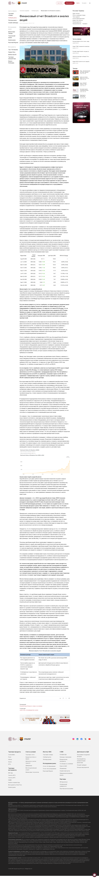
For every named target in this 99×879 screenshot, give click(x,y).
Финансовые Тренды (11, 32)
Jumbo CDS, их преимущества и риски (29, 710)
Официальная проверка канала (66, 774)
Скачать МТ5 (11, 777)
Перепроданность (77, 22)
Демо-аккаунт (76, 13)
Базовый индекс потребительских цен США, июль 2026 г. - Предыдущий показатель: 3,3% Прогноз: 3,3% (84, 90)
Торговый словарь (11, 14)
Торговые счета (30, 754)
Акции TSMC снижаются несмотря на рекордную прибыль (81, 46)
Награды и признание (65, 757)
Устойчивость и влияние (66, 763)
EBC (12, 868)
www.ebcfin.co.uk (12, 811)
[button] (94, 875)
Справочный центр (65, 771)
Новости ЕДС (63, 766)
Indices (10, 759)
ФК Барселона (63, 782)
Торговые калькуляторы (12, 57)
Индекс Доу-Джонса (78, 20)
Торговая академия (24, 10)
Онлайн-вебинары (13, 22)
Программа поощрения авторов (83, 755)
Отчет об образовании (49, 766)
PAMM (9, 780)
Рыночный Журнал (13, 42)
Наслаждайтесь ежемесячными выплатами (81, 760)
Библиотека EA (12, 54)
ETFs (9, 764)
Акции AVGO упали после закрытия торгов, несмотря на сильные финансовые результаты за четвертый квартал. (81, 61)
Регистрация (69, 3)
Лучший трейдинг (82, 765)
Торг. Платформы (13, 49)
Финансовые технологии (32, 772)
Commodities (11, 754)
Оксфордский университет (63, 785)
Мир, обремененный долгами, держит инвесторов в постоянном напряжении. (85, 71)
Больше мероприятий (83, 767)
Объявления (63, 768)
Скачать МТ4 (11, 775)
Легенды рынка (12, 20)
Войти (78, 3)
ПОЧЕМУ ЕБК (63, 754)
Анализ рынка (12, 40)
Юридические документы (63, 760)
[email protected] (74, 833)
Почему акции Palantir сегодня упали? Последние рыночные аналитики (81, 51)
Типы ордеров (76, 16)
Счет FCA (59, 3)
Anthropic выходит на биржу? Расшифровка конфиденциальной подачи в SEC (81, 56)
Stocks (10, 761)
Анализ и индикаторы (14, 782)
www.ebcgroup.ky (81, 814)
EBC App (10, 773)
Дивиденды (29, 765)
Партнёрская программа (66, 788)
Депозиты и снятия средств (31, 762)
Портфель (85, 23)
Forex (9, 757)
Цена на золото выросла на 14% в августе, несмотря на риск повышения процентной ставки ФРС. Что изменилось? (84, 77)
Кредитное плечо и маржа (31, 758)
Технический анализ (11, 36)
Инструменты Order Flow (15, 785)
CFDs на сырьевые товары (79, 15)
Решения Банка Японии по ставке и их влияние (31, 706)
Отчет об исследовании (49, 768)
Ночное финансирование (79, 18)
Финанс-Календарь (11, 61)
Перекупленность (77, 23)
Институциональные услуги (31, 768)
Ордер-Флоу (11, 52)
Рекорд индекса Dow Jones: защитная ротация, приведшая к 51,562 (81, 41)
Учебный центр (12, 17)
